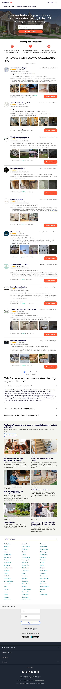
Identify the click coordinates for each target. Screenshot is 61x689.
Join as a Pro (50, 2)
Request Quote (50, 96)
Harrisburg (43, 546)
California (26, 677)
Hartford (6, 576)
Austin (42, 562)
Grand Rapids (26, 557)
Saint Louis (25, 568)
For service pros (7, 652)
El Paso (42, 568)
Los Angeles (7, 557)
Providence (43, 554)
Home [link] (5, 6)
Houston (42, 573)
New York (25, 576)
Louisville (24, 544)
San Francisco (8, 568)
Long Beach (7, 554)
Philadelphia (44, 549)
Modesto (6, 560)
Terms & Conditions (39, 680)
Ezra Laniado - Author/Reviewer (13, 487)
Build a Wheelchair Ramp (40, 490)
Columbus (25, 597)
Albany (24, 573)
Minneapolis (25, 560)
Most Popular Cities (7, 606)
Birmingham (7, 544)
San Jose (6, 570)
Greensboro (25, 584)
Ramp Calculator (9, 522)
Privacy (22, 677)
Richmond (43, 584)
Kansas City (25, 565)
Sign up (30, 623)
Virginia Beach (44, 586)
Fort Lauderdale (8, 581)
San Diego (7, 565)
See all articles (10, 435)
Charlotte (25, 581)
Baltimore (25, 549)
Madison (42, 592)
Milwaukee (43, 594)
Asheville (24, 578)
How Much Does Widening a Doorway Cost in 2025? (13, 492)
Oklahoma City (26, 600)
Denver (6, 573)
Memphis (43, 557)
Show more (54, 210)
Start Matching (30, 32)
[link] (30, 69)
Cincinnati (25, 592)
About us (4, 662)
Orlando (6, 589)
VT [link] (9, 6)
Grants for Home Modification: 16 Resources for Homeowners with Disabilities (43, 524)
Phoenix (6, 546)
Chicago (6, 597)
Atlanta (6, 594)
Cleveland (25, 594)
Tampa (6, 592)
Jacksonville (7, 584)
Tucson (6, 549)
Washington (7, 578)
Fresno (6, 552)
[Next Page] (43, 372)
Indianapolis (7, 600)
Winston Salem (26, 589)
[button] (14, 88)
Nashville (43, 560)
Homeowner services (8, 647)
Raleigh (24, 586)
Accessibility (38, 677)
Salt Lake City (44, 578)
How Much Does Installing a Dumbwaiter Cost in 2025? (13, 459)
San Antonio (44, 576)
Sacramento (7, 562)
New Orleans (26, 546)
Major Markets (9, 539)
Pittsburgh (43, 552)
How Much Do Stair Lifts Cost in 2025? (42, 459)
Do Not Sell (31, 677)
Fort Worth (43, 570)
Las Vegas (25, 570)
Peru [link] (13, 6)
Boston (24, 552)
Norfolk (42, 581)
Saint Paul (25, 562)
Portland (43, 544)
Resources (5, 657)
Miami (5, 586)
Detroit (24, 554)
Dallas (42, 565)
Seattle (42, 589)
